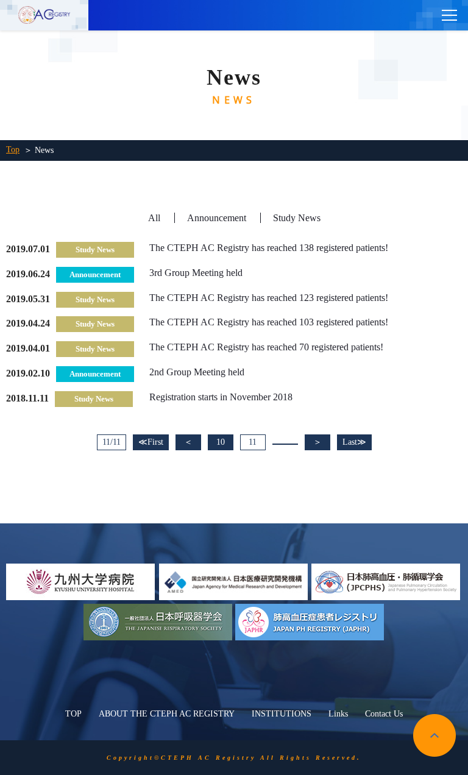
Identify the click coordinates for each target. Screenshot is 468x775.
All (154, 218)
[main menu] (450, 15)
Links (338, 713)
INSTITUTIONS (281, 713)
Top (13, 149)
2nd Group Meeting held (196, 372)
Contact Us (384, 713)
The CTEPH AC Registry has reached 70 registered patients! (266, 347)
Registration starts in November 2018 (220, 397)
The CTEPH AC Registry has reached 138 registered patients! (268, 247)
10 (220, 442)
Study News (297, 218)
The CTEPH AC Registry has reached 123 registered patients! (268, 297)
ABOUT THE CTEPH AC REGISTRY (167, 713)
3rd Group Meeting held (196, 272)
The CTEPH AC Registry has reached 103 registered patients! (268, 322)
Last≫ (354, 442)
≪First (150, 442)
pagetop (434, 735)
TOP (73, 713)
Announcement (216, 218)
